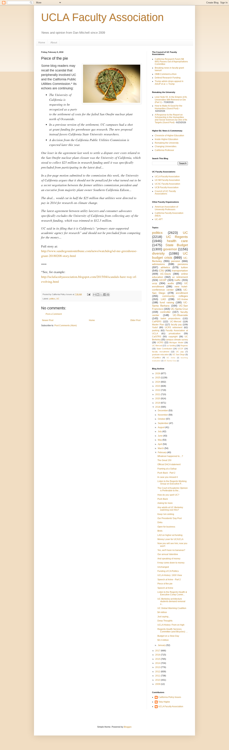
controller (165, 311)
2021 (158, 394)
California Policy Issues (169, 697)
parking (155, 330)
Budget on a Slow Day (168, 636)
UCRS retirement (173, 327)
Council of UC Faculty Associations (165, 192)
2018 (158, 407)
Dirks (159, 522)
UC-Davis (165, 273)
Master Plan (158, 324)
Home (41, 42)
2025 (158, 377)
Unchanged (163, 567)
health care (177, 241)
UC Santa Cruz (170, 361)
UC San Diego (178, 354)
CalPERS (156, 321)
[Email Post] (88, 294)
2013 (158, 667)
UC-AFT (159, 219)
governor (170, 249)
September (163, 423)
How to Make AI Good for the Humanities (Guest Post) (168, 107)
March (161, 448)
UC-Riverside (180, 315)
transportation (180, 270)
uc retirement (180, 277)
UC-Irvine (182, 299)
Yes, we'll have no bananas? (171, 550)
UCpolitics (156, 357)
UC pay (180, 352)
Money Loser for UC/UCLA (170, 539)
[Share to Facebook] (104, 294)
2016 (158, 654)
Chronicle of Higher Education (169, 135)
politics (52, 299)
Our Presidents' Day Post (169, 518)
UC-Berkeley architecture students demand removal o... (171, 601)
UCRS (160, 342)
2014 (158, 663)
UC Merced (157, 345)
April (160, 444)
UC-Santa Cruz (179, 308)
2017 (158, 650)
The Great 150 (164, 460)
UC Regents (177, 237)
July (160, 431)
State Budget (176, 245)
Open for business (166, 526)
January (162, 645)
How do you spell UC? (168, 495)
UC (57, 299)
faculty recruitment (160, 352)
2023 (158, 386)
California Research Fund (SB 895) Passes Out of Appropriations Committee (171, 62)
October (162, 419)
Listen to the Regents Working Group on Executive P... (172, 482)
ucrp (154, 283)
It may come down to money (170, 562)
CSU (161, 270)
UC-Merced (175, 321)
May (160, 440)
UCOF (180, 349)
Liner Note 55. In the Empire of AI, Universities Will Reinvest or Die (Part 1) (171, 99)
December (163, 410)
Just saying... (163, 616)
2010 (158, 680)
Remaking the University (167, 143)
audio (171, 283)
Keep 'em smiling (165, 514)
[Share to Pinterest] (108, 294)
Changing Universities (165, 146)
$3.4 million (163, 640)
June (160, 436)
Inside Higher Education (166, 139)
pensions (183, 264)
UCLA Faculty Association (102, 17)
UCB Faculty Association (167, 187)
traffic (177, 280)
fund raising (167, 302)
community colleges (175, 296)
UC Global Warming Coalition (171, 608)
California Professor (164, 150)
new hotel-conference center (170, 288)
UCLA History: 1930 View (169, 575)
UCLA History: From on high (170, 625)
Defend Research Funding (168, 77)
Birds (159, 531)
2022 (158, 390)
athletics (165, 267)
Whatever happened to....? (170, 456)
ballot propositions (170, 318)
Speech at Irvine (165, 588)
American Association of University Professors (166, 208)
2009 (158, 684)
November (163, 415)
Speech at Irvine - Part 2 (169, 579)
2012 (158, 671)
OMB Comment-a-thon (166, 74)
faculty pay (176, 324)
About (53, 42)
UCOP (162, 280)
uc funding (171, 345)
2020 (158, 398)
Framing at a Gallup (167, 468)
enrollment (182, 292)
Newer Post (47, 320)
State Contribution (164, 349)
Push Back (162, 499)
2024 (158, 382)
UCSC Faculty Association (167, 184)
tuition (184, 267)
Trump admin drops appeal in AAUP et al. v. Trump (169, 82)
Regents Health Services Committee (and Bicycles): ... (172, 630)
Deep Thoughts (164, 620)
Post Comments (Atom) (65, 325)
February (162, 452)
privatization (175, 333)
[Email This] (94, 294)
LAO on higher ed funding (169, 535)
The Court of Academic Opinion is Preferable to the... (172, 489)
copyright (173, 336)
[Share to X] (101, 294)
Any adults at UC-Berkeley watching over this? (170, 508)
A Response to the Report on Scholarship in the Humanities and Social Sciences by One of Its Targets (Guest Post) (171, 119)
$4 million (162, 612)
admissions (158, 264)
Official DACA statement (169, 464)
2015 (158, 659)
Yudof (155, 327)
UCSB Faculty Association (167, 180)
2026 (158, 373)
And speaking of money (168, 558)
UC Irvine (171, 358)
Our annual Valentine (167, 554)
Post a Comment (54, 314)
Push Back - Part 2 (166, 473)
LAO (163, 299)
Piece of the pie (164, 583)
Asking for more (165, 503)
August (161, 427)
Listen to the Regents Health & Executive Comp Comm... (172, 593)
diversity (158, 253)
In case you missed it (167, 477)
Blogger (127, 727)
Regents (184, 345)
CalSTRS (156, 336)
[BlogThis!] (98, 294)
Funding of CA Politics (168, 571)
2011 (158, 675)
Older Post (135, 320)
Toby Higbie (164, 702)
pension (175, 261)
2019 (158, 403)
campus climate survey (177, 339)
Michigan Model (176, 342)
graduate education (160, 354)
